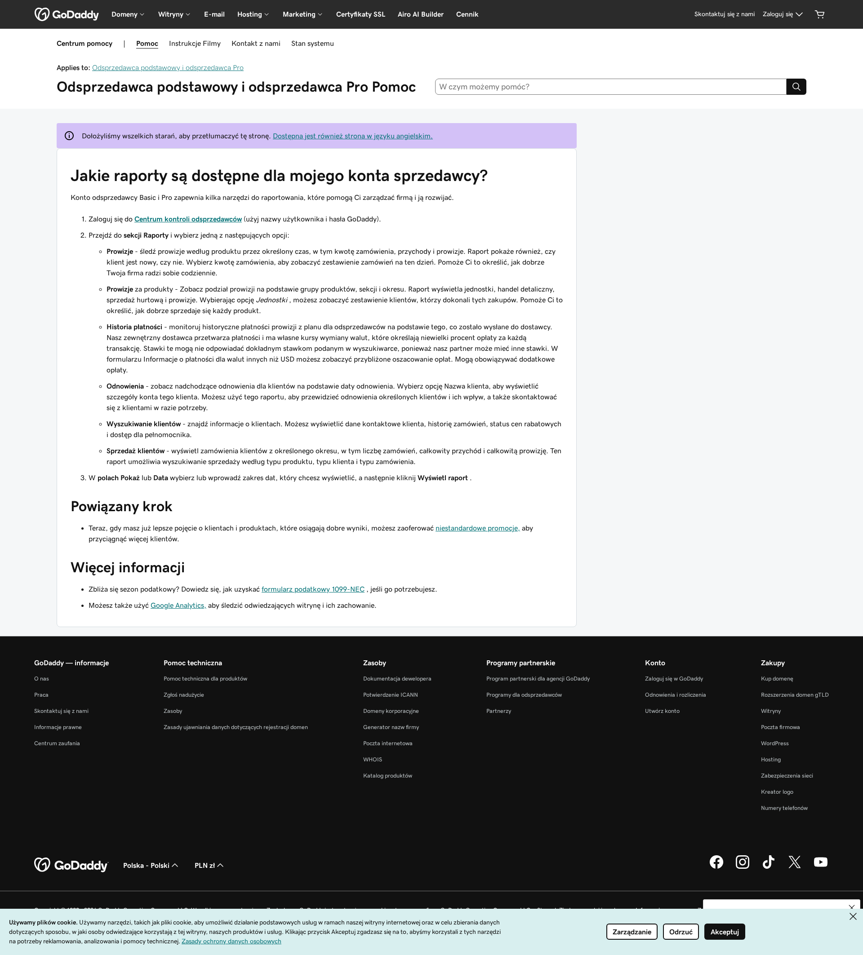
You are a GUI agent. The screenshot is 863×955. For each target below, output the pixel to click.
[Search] (796, 87)
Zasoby (173, 711)
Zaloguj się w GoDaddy (674, 678)
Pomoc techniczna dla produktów (205, 678)
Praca (41, 695)
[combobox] (611, 87)
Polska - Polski (146, 865)
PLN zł (205, 865)
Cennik (467, 14)
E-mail (214, 14)
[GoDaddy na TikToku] (769, 867)
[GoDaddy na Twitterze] (795, 867)
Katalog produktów (387, 775)
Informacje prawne (58, 727)
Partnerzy (498, 711)
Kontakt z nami (255, 43)
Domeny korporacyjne (391, 711)
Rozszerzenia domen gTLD (795, 695)
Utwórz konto (662, 711)
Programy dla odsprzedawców (524, 695)
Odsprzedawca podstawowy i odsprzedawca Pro (168, 67)
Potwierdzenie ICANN (390, 695)
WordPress (775, 743)
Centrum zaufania (57, 743)
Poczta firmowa (780, 727)
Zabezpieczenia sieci (787, 775)
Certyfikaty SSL (360, 14)
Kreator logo (777, 792)
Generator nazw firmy (391, 727)
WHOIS (372, 759)
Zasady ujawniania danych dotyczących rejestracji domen (236, 727)
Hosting (771, 759)
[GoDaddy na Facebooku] (716, 867)
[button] (852, 908)
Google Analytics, (178, 605)
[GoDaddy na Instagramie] (742, 867)
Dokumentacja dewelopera (397, 678)
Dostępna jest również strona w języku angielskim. (353, 135)
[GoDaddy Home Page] (71, 865)
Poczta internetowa (388, 743)
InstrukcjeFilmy (195, 43)
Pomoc (147, 43)
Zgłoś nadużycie (184, 695)
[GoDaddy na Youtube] (821, 867)
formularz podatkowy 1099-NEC (313, 588)
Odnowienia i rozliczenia (675, 695)
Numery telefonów (784, 808)
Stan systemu (312, 43)
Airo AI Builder (421, 14)
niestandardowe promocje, (478, 527)
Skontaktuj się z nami (61, 711)
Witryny (771, 711)
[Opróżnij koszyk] (820, 14)
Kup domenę (777, 678)
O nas (41, 678)
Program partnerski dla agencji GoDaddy (538, 678)
